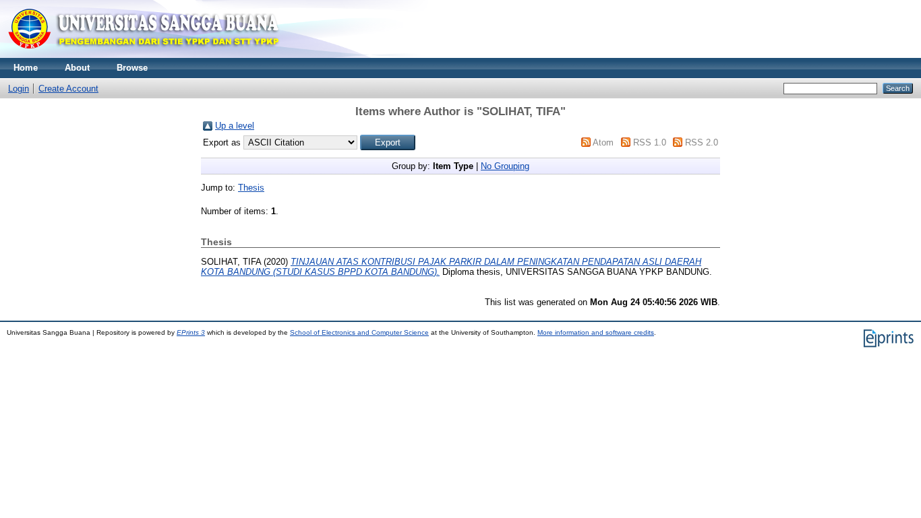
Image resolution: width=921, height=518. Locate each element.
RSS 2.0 (701, 142)
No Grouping (505, 166)
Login (18, 89)
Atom (603, 142)
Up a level (234, 126)
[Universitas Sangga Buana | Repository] (144, 55)
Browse (132, 68)
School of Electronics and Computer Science (359, 332)
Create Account (68, 89)
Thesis (251, 188)
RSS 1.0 (649, 142)
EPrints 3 (191, 332)
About (77, 68)
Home (25, 68)
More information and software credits (595, 332)
